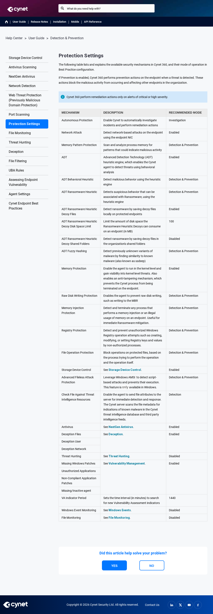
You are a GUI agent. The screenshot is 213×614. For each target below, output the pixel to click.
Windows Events (120, 510)
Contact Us (152, 605)
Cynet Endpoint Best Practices (23, 205)
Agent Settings (19, 194)
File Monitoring (20, 133)
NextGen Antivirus (22, 76)
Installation (59, 21)
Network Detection (22, 86)
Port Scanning (19, 114)
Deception (16, 152)
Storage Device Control (25, 58)
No (151, 565)
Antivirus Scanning (22, 67)
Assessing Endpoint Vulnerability (23, 182)
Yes (114, 565)
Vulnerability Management (127, 463)
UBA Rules (16, 170)
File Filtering (18, 161)
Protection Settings (24, 124)
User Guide (19, 21)
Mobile (75, 21)
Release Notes (39, 21)
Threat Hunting (20, 142)
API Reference (93, 21)
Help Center (14, 38)
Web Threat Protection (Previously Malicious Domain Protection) (25, 100)
